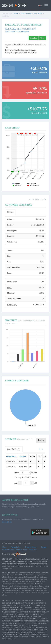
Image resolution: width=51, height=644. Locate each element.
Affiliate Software (8, 550)
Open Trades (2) (13, 449)
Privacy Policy (16, 547)
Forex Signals (26, 13)
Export (41, 440)
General (10, 212)
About (4, 547)
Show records (25, 472)
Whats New (33, 550)
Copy (42, 38)
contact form (7, 522)
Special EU (38, 13)
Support (43, 547)
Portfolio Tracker (21, 550)
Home (16, 13)
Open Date (10, 456)
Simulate (33, 38)
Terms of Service (30, 547)
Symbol (22, 456)
